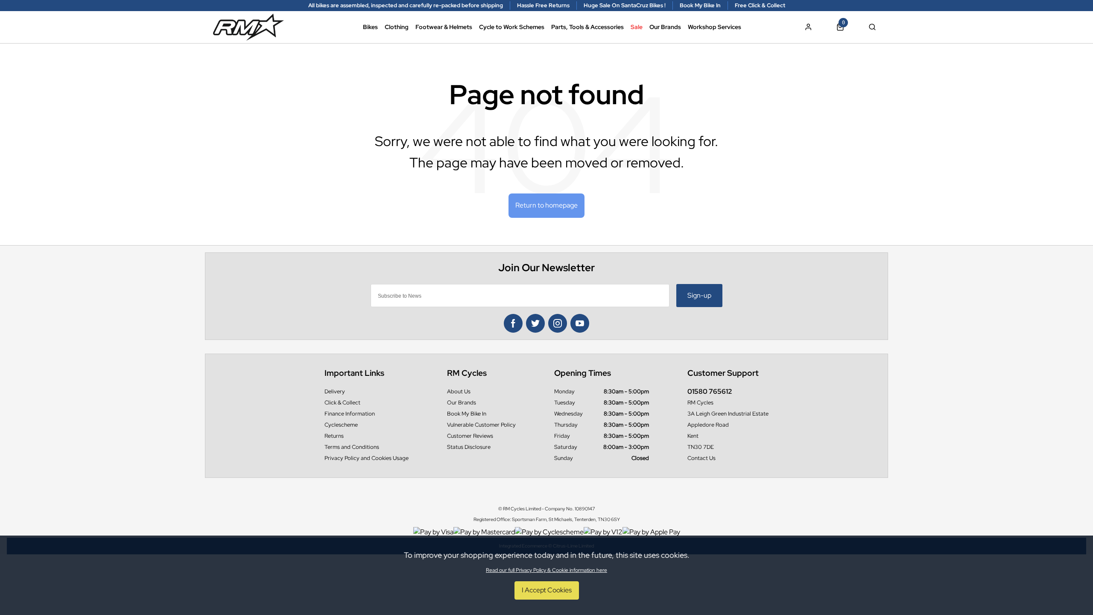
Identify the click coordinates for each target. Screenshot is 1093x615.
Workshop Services (714, 27)
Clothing (397, 27)
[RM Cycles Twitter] (535, 323)
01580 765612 (709, 391)
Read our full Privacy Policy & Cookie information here (546, 570)
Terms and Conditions (351, 447)
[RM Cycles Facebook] (513, 323)
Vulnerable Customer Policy (481, 424)
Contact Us (701, 458)
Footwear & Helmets (443, 27)
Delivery (334, 391)
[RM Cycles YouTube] (579, 323)
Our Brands (665, 27)
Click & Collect (342, 402)
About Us (459, 391)
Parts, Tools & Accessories (587, 27)
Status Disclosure (469, 447)
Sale (637, 27)
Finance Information (349, 413)
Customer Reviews (470, 435)
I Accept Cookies (547, 590)
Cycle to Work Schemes (511, 27)
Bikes (370, 27)
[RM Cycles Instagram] (557, 323)
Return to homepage (546, 205)
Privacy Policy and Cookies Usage (366, 458)
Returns (334, 435)
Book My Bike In (466, 413)
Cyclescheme (341, 424)
